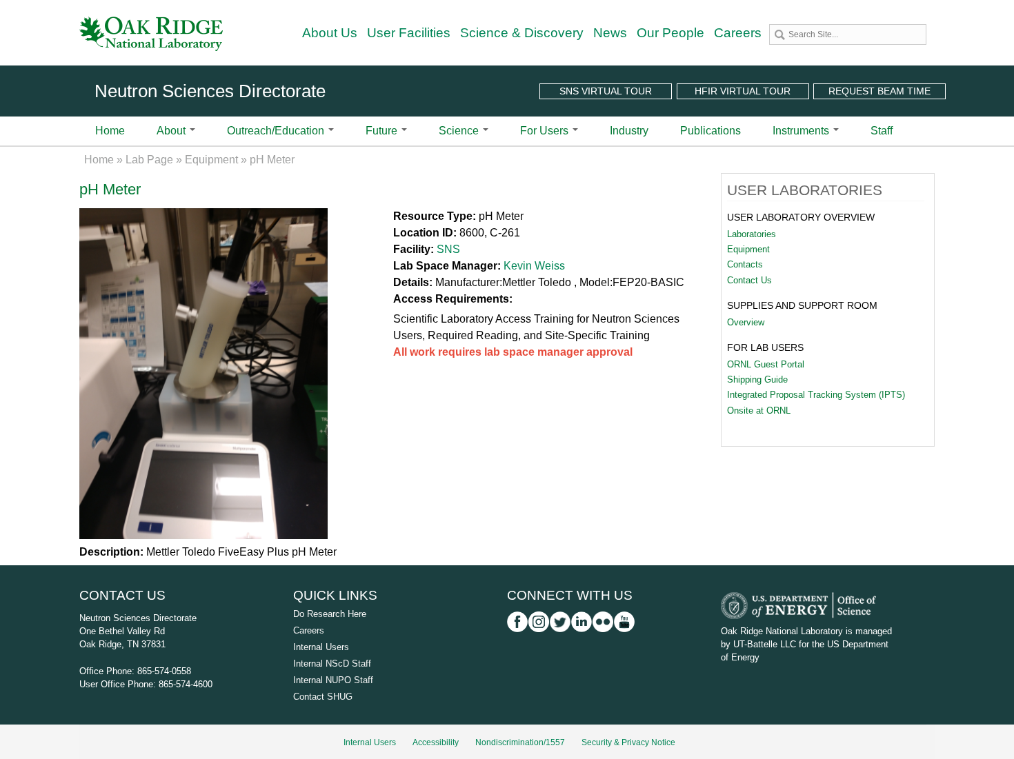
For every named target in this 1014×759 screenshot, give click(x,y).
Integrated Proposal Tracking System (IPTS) (816, 394)
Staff (882, 130)
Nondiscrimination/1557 (520, 742)
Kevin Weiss (534, 266)
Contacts (745, 264)
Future (383, 130)
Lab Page (149, 159)
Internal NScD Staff (332, 663)
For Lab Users (765, 347)
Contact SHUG (322, 696)
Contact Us (749, 280)
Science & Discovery (522, 33)
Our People (670, 33)
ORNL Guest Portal (765, 364)
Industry (629, 130)
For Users (545, 130)
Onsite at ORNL (759, 410)
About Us (329, 33)
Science (460, 130)
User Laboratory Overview (801, 217)
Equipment (211, 159)
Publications (710, 130)
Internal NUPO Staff (333, 680)
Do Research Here (329, 614)
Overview (745, 322)
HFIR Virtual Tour (743, 91)
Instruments (802, 130)
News (610, 33)
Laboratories (751, 234)
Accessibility (435, 742)
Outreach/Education (277, 130)
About (172, 130)
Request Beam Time (879, 91)
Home (110, 130)
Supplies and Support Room (802, 305)
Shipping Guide (757, 379)
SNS (448, 249)
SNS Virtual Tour (605, 91)
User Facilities (408, 33)
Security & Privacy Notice (628, 742)
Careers (738, 33)
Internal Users (321, 647)
